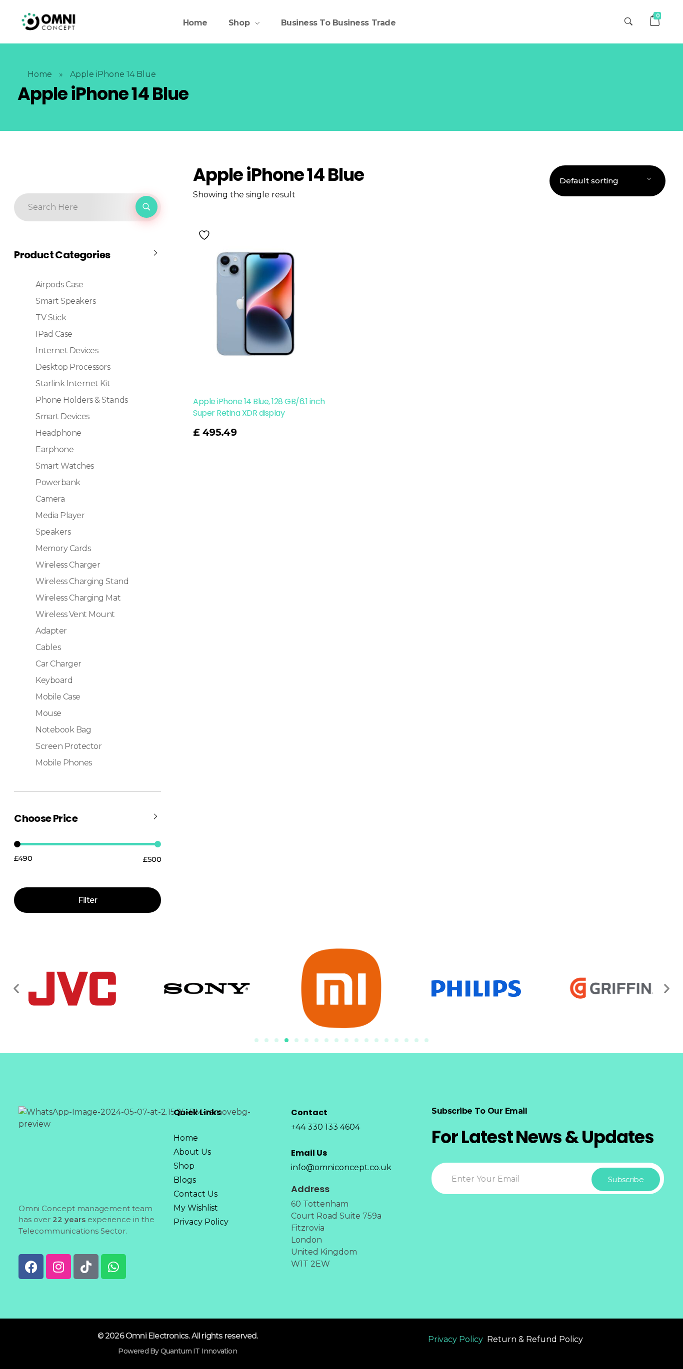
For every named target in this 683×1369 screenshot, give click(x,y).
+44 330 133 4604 (325, 1127)
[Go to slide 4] (286, 1040)
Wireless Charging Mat (78, 598)
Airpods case (59, 284)
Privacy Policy (455, 1339)
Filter (87, 900)
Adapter (51, 631)
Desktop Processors (73, 367)
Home (40, 74)
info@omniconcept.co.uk (341, 1167)
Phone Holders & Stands (82, 400)
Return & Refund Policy (535, 1339)
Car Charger (59, 664)
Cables (48, 647)
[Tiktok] (86, 1266)
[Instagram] (58, 1266)
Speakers (53, 532)
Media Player (60, 515)
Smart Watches (65, 466)
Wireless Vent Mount (75, 614)
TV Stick (51, 317)
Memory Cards (63, 548)
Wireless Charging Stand (82, 581)
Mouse (49, 713)
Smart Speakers (66, 301)
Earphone (55, 449)
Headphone (59, 433)
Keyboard (54, 680)
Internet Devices (67, 350)
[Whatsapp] (113, 1266)
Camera (50, 499)
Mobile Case (58, 696)
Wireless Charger (68, 565)
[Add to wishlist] (205, 235)
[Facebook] (31, 1266)
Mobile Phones (64, 762)
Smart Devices (63, 416)
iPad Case (54, 334)
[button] (16, 988)
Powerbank (58, 482)
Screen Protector (69, 746)
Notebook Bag (63, 729)
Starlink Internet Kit (73, 383)
